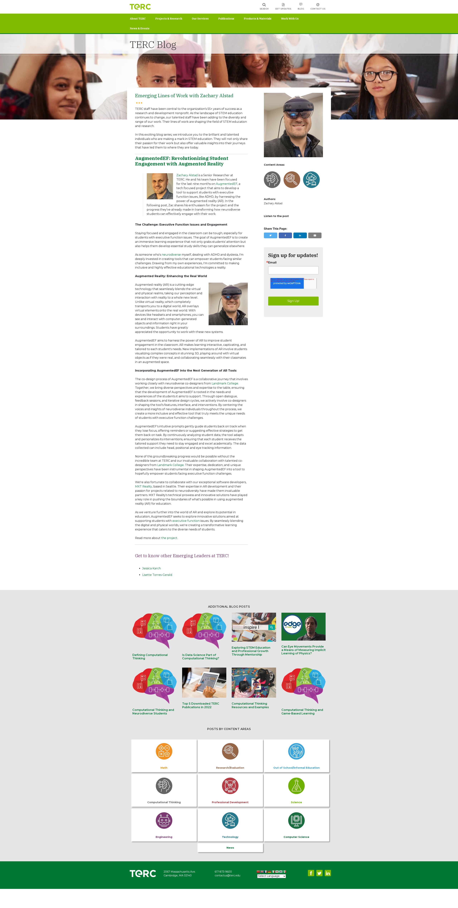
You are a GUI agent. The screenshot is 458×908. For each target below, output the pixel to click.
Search (264, 9)
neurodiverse (171, 254)
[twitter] (270, 235)
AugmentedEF (226, 183)
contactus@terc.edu (227, 875)
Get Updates (283, 9)
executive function (186, 521)
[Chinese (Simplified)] (258, 872)
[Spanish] (285, 872)
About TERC (138, 18)
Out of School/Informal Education (296, 767)
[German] (270, 872)
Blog (301, 9)
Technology (230, 837)
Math (163, 767)
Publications (226, 18)
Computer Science (296, 837)
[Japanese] (277, 872)
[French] (266, 872)
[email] (314, 235)
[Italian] (273, 872)
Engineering (164, 837)
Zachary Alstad (187, 175)
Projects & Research (168, 18)
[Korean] (281, 872)
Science (296, 802)
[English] (262, 872)
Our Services (200, 18)
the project (169, 538)
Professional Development (230, 802)
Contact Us (317, 9)
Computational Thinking (164, 802)
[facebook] (285, 235)
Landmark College (225, 383)
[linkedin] (300, 235)
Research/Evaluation (230, 767)
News (230, 847)
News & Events (139, 28)
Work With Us (290, 18)
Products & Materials (257, 18)
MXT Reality (143, 486)
